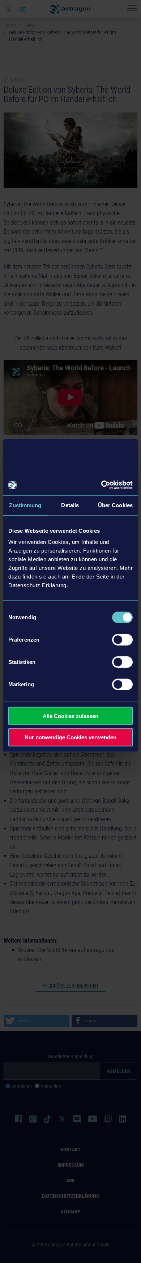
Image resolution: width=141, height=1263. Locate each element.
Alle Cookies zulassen (70, 716)
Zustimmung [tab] (25, 505)
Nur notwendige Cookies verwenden (70, 737)
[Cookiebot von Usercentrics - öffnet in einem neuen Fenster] (101, 485)
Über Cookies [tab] (115, 505)
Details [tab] (70, 505)
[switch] (122, 640)
